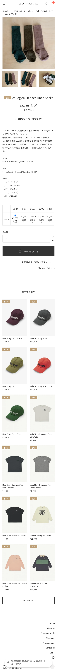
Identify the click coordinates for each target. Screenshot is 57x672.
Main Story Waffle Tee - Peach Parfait (14, 584)
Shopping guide (48, 633)
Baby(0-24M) (41, 11)
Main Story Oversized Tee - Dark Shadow (13, 486)
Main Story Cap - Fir (10, 386)
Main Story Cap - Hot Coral (41, 386)
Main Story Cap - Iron (38, 338)
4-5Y (5, 14)
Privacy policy (49, 643)
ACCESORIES (19, 11)
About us (51, 628)
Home (52, 623)
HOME (5, 11)
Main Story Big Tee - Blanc (40, 535)
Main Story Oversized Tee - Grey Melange (41, 486)
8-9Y (17, 14)
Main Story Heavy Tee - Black (14, 535)
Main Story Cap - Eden (11, 434)
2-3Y (51, 11)
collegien (30, 11)
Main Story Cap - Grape (12, 338)
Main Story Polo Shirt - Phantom (39, 584)
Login (52, 652)
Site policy (50, 638)
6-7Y (11, 14)
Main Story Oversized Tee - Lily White (41, 435)
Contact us (50, 647)
